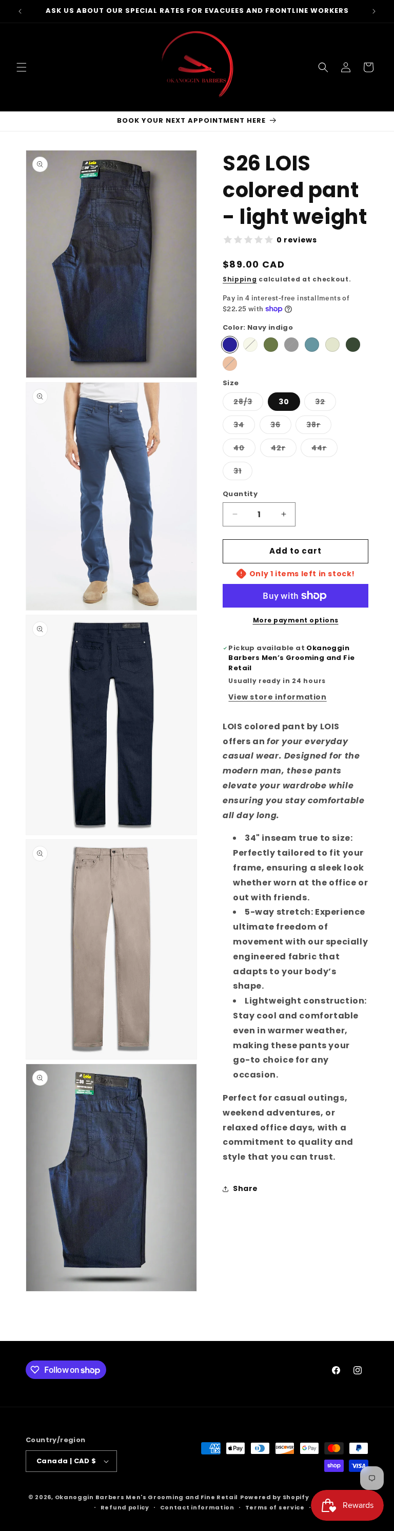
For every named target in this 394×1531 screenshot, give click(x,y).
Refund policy (125, 1507)
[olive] (271, 344)
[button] (21, 67)
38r (318, 426)
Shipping (240, 279)
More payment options (296, 620)
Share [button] (245, 1188)
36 (280, 426)
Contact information (197, 1507)
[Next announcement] (374, 11)
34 (244, 426)
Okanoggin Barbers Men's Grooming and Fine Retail (147, 1497)
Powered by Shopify (274, 1497)
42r (284, 449)
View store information (277, 697)
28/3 (248, 403)
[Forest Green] (353, 344)
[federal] (312, 344)
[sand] (250, 344)
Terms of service (275, 1507)
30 (284, 401)
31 (242, 472)
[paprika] (230, 363)
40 (244, 449)
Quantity (240, 494)
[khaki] (332, 344)
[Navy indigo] (230, 344)
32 (325, 403)
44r (324, 449)
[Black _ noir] (291, 344)
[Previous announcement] (20, 11)
